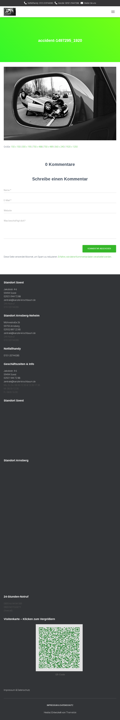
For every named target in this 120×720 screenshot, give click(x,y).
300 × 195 (26, 146)
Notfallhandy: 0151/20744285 (40, 3)
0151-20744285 (11, 355)
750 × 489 (48, 146)
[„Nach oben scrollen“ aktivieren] (114, 714)
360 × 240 (59, 146)
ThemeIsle (71, 712)
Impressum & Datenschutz (17, 690)
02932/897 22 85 (12, 329)
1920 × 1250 (72, 146)
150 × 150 (15, 146)
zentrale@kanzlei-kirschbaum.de (19, 300)
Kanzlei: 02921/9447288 (68, 3)
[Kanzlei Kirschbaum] (11, 12)
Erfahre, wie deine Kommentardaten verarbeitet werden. (85, 257)
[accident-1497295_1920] (60, 103)
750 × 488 (37, 146)
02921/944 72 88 (12, 296)
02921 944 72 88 (12, 378)
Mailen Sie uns (90, 3)
